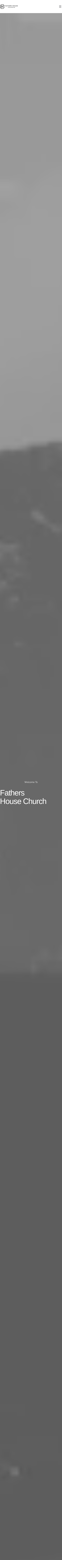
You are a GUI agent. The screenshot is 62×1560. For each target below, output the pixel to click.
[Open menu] (60, 6)
